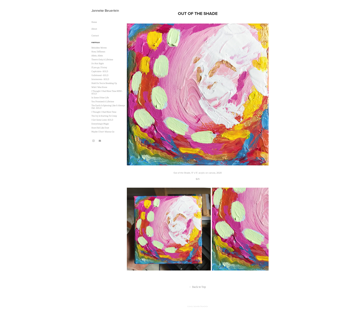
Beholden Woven (99, 47)
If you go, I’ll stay (99, 67)
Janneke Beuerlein (105, 10)
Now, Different (98, 51)
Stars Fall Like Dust (100, 128)
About (94, 29)
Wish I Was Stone (99, 87)
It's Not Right (97, 63)
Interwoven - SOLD (100, 79)
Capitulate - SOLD (99, 71)
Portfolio (95, 42)
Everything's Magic (100, 124)
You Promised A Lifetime (102, 101)
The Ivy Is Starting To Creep (104, 116)
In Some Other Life (100, 97)
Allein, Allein (97, 55)
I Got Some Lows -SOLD (102, 120)
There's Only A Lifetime (102, 59)
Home (94, 22)
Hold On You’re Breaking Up (104, 83)
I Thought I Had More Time (103, 112)
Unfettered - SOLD (99, 75)
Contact (95, 35)
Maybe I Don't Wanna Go (102, 131)
